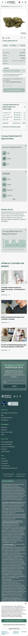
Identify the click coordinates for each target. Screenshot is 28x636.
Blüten (7, 6)
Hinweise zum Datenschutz (16, 632)
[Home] (11, 2)
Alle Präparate (4, 420)
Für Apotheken (4, 461)
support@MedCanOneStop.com (9, 468)
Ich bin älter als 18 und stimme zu (14, 620)
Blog (2, 415)
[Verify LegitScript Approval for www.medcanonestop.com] (3, 404)
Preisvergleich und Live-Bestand (9, 413)
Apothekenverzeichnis (6, 417)
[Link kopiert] (22, 38)
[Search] (6, 2)
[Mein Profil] (22, 2)
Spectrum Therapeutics (19, 60)
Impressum (24, 631)
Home (2, 6)
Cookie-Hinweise (5, 451)
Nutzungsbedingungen (7, 442)
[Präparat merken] (25, 38)
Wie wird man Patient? (7, 432)
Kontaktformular (5, 465)
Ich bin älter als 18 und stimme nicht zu (14, 624)
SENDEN (14, 386)
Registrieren (4, 427)
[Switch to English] (19, 2)
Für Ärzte (3, 458)
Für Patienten (4, 463)
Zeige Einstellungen (14, 628)
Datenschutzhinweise (6, 444)
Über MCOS (4, 430)
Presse (2, 434)
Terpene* (6, 173)
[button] (26, 603)
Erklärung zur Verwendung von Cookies (5, 633)
